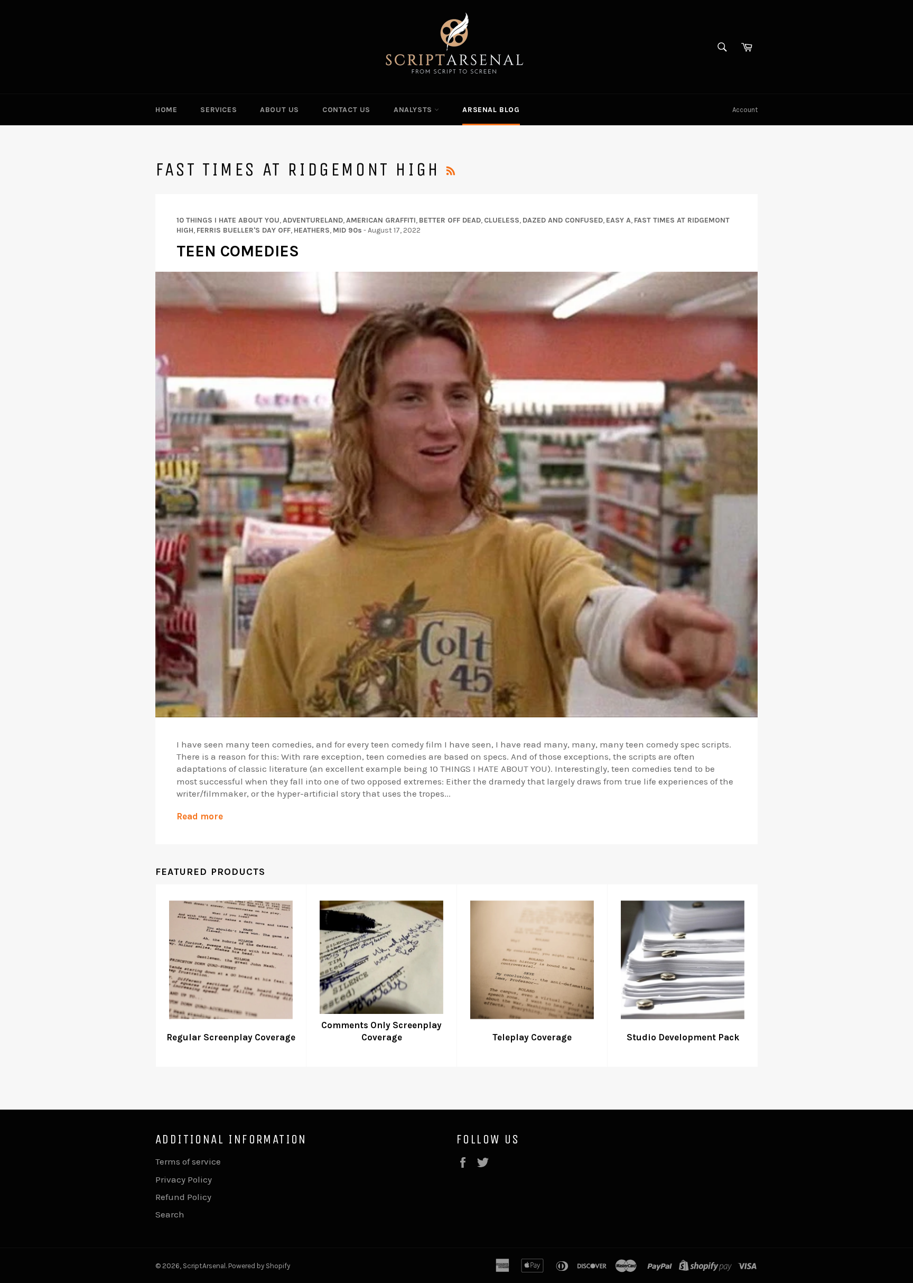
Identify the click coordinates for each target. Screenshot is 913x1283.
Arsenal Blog (490, 109)
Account (745, 110)
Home (166, 109)
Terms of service (188, 1161)
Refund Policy (183, 1197)
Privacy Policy (183, 1179)
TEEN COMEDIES (237, 251)
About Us (279, 109)
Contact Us (346, 109)
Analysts (414, 109)
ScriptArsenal (204, 1266)
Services (218, 109)
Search (169, 1214)
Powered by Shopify (259, 1266)
